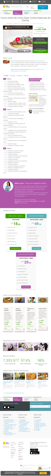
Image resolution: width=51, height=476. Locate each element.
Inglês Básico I (23, 421)
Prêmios (12, 445)
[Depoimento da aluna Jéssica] (41, 346)
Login (19, 454)
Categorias (13, 6)
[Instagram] (8, 446)
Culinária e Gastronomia (40, 423)
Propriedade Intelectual (9, 421)
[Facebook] (4, 446)
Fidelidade (26, 75)
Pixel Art (6, 430)
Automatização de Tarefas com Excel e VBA (10, 426)
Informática (37, 429)
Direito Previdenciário (9, 419)
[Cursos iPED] (6, 443)
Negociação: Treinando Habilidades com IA (9, 428)
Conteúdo (6, 75)
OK (43, 473)
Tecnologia (12, 75)
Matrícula (20, 452)
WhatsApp (43, 2)
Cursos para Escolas (20, 456)
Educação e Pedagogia (40, 424)
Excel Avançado (23, 425)
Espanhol (22, 426)
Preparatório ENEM (20, 450)
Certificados (20, 446)
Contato (12, 457)
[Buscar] (27, 6)
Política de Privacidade (9, 473)
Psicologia (37, 430)
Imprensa (12, 455)
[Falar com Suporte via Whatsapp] (49, 467)
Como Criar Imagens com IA (11, 424)
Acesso (7, 12)
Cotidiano (37, 422)
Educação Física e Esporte (41, 425)
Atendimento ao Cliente (25, 429)
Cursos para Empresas (33, 7)
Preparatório (27, 12)
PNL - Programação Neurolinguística (24, 424)
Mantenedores (20, 442)
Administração (23, 419)
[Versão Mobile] (12, 406)
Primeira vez (8, 2)
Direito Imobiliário (8, 432)
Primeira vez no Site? (21, 444)
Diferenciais (19, 75)
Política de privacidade (13, 453)
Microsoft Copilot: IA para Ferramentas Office (10, 434)
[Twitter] (6, 446)
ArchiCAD (7, 431)
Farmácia (37, 427)
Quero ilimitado (36, 248)
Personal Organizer (24, 427)
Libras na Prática (23, 430)
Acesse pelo (25, 2)
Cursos (17, 12)
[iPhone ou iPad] (8, 406)
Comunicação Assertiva (25, 431)
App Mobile (13, 447)
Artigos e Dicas (13, 449)
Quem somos (13, 442)
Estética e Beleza (39, 426)
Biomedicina (38, 421)
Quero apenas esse (15, 248)
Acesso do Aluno (43, 7)
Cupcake (24, 71)
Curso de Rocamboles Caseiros (36, 69)
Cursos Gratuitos (21, 448)
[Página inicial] (6, 6)
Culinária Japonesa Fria (16, 71)
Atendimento (16, 2)
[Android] (5, 406)
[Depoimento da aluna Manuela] (10, 346)
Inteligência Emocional (24, 422)
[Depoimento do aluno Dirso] (25, 346)
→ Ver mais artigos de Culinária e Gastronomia (13, 393)
